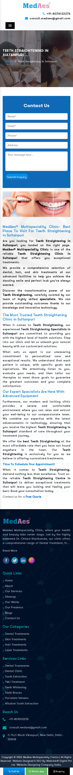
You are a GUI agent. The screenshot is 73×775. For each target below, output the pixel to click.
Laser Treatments (16, 650)
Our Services (13, 591)
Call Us (15, 771)
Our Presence (13, 607)
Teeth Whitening (15, 687)
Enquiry (59, 771)
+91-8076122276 (58, 13)
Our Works (11, 602)
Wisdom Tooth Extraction (21, 703)
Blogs (8, 613)
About (8, 586)
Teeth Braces (13, 693)
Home (9, 61)
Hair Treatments (15, 645)
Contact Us (12, 618)
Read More (10, 551)
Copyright (7, 757)
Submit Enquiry (17, 177)
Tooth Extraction (15, 677)
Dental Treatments (16, 634)
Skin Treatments (15, 639)
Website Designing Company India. (39, 764)
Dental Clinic (13, 671)
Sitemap (10, 597)
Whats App (37, 771)
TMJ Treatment (14, 682)
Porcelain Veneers (16, 698)
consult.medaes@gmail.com (50, 18)
